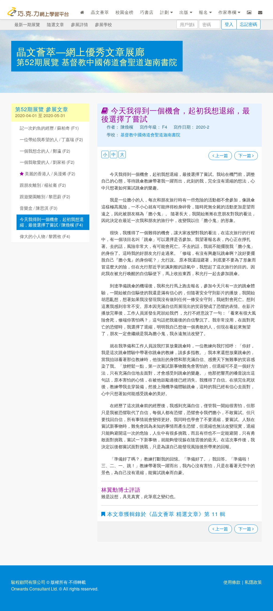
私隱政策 (253, 582)
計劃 (165, 12)
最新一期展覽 (27, 24)
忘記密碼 (248, 24)
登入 (229, 24)
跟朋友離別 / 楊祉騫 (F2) (43, 185)
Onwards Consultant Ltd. (34, 589)
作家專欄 (228, 12)
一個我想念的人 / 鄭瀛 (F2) (45, 151)
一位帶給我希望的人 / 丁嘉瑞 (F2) (51, 139)
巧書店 (147, 12)
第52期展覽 (39, 62)
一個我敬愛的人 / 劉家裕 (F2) (47, 162)
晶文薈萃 (100, 12)
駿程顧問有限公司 (28, 582)
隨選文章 (55, 24)
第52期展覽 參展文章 (41, 109)
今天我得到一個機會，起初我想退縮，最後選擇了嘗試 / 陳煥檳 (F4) (52, 222)
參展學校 (103, 24)
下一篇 (245, 155)
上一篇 (221, 155)
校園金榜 (124, 12)
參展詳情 (79, 24)
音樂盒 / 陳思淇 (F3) (38, 208)
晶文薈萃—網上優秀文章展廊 (81, 51)
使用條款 (231, 582)
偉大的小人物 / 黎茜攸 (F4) (45, 236)
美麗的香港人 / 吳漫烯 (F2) (49, 173)
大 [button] (122, 154)
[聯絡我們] (260, 12)
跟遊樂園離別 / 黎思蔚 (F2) (45, 196)
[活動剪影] (249, 12)
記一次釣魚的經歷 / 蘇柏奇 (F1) (49, 128)
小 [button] (105, 154)
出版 (184, 12)
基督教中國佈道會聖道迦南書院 (119, 62)
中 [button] (113, 154)
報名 (204, 12)
